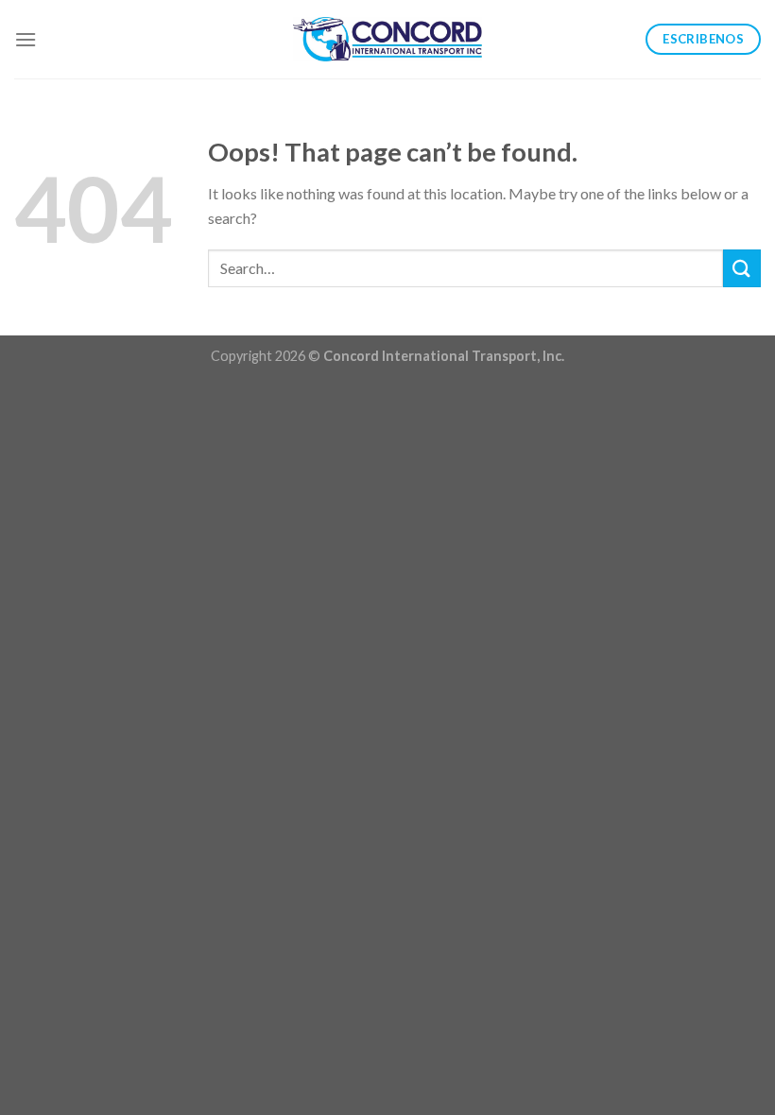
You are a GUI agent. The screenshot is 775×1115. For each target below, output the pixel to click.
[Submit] (742, 267)
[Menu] (25, 39)
